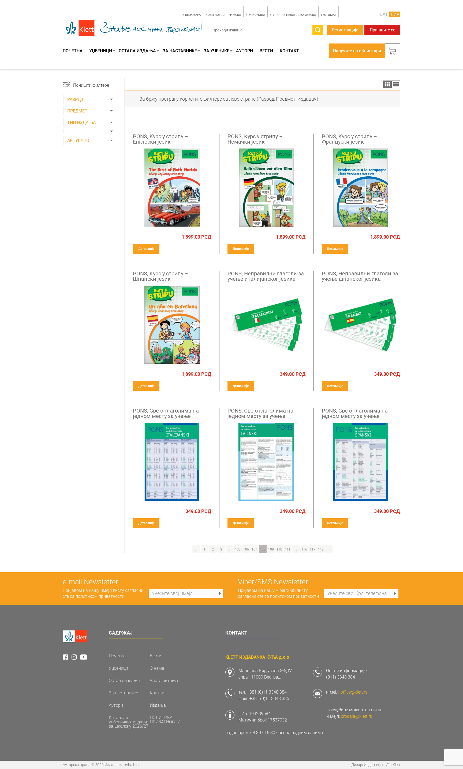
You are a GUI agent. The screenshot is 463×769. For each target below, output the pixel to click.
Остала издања (137, 51)
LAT (384, 14)
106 (246, 549)
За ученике (216, 51)
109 (271, 549)
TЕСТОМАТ (328, 15)
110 (279, 549)
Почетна (73, 51)
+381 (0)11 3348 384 (267, 692)
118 (321, 549)
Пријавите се (382, 29)
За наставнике (180, 51)
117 (312, 549)
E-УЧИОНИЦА (255, 15)
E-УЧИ (274, 15)
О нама (157, 668)
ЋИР (394, 14)
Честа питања (164, 681)
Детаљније (146, 249)
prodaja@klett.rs (356, 716)
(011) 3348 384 (340, 677)
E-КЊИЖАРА (191, 15)
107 (254, 549)
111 (287, 549)
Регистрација (345, 29)
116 (304, 549)
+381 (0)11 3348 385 (269, 698)
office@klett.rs (354, 692)
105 (238, 549)
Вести (266, 51)
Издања (158, 705)
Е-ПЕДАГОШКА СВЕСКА (299, 15)
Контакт (289, 51)
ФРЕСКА (235, 15)
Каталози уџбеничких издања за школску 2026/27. (129, 722)
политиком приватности (100, 596)
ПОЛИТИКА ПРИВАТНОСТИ (165, 720)
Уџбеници (100, 51)
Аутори (244, 51)
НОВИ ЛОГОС (215, 15)
